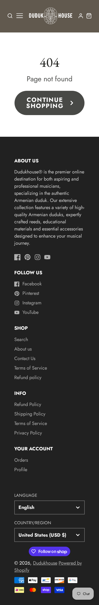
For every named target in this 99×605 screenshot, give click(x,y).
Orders (21, 460)
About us (23, 349)
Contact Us (24, 358)
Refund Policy (27, 404)
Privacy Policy (28, 432)
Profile (20, 469)
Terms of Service (30, 368)
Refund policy (27, 377)
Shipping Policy (29, 413)
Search (21, 339)
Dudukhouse (45, 563)
